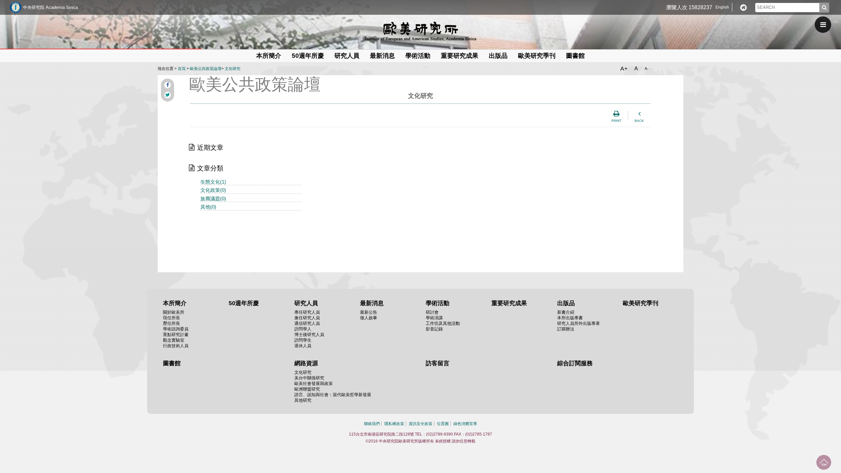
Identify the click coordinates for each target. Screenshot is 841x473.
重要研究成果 (459, 55)
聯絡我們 (372, 423)
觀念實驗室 (173, 340)
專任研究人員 (307, 312)
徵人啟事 (368, 317)
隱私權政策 (394, 423)
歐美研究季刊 (537, 55)
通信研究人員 (307, 323)
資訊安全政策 (420, 423)
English (722, 7)
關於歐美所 (173, 312)
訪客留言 (437, 363)
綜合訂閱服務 (575, 363)
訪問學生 (302, 340)
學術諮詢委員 (176, 329)
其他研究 (302, 400)
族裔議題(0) (213, 198)
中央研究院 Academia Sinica (50, 7)
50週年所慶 (308, 55)
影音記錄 (434, 329)
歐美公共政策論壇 (205, 68)
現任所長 (171, 317)
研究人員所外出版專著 (578, 323)
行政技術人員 (176, 345)
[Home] (743, 7)
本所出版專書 (570, 317)
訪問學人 (302, 329)
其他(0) (208, 207)
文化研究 (232, 68)
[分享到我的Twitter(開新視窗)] (167, 95)
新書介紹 (565, 312)
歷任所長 (171, 323)
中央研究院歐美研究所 (420, 31)
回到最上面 (823, 462)
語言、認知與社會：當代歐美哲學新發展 (332, 394)
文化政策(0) (213, 190)
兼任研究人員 (307, 317)
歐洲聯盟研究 (307, 389)
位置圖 (443, 423)
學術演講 (434, 317)
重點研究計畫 (176, 334)
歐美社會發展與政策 (313, 383)
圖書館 (575, 55)
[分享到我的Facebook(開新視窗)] (167, 85)
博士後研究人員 (309, 334)
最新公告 (368, 312)
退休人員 (302, 345)
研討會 (432, 312)
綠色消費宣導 (465, 423)
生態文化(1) (213, 182)
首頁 (182, 68)
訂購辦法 (565, 329)
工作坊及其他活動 (443, 323)
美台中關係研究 (309, 377)
